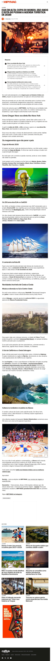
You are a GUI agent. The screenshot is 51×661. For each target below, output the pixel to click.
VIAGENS (4, 7)
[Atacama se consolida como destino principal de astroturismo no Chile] (37, 559)
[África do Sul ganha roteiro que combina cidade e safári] (37, 534)
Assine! (36, 487)
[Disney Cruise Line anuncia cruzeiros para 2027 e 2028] (13, 534)
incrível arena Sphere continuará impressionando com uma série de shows (22, 364)
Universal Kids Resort (27, 339)
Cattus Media (33, 654)
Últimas (3, 654)
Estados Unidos (6, 498)
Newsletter (8, 654)
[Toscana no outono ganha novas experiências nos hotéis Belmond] (37, 586)
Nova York (23, 219)
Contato (12, 654)
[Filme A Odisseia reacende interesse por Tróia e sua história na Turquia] (13, 586)
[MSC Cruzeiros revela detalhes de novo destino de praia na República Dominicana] (13, 559)
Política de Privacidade (25, 654)
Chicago (9, 298)
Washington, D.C (18, 209)
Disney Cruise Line (30, 464)
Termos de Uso (17, 654)
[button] (2, 2)
